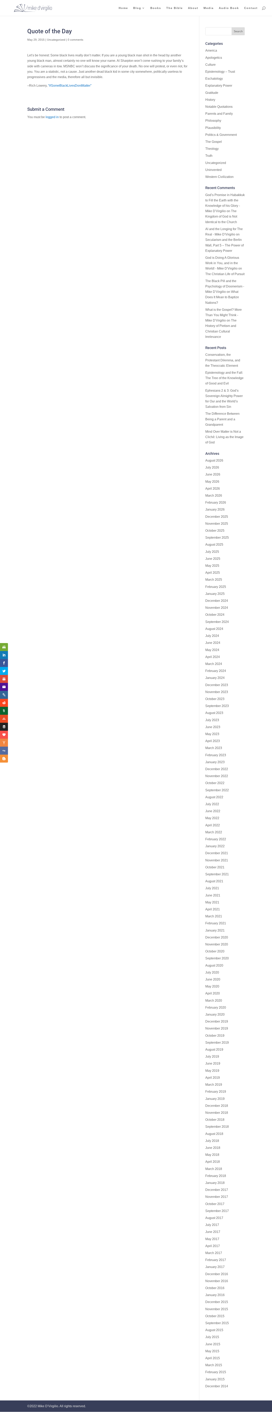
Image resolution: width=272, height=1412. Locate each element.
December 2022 (216, 769)
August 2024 (214, 628)
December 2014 (216, 1386)
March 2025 (213, 579)
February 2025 (215, 586)
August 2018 (214, 1133)
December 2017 (216, 1189)
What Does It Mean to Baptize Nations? (222, 297)
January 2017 (215, 1267)
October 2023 (214, 699)
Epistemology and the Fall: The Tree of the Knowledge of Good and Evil (224, 378)
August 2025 (214, 544)
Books (155, 8)
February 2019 (215, 1091)
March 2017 (213, 1253)
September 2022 (217, 790)
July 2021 (212, 888)
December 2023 (216, 685)
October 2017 (214, 1204)
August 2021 (214, 881)
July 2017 (212, 1225)
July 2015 (212, 1337)
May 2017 (212, 1239)
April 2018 (212, 1161)
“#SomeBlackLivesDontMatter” (69, 85)
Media (209, 8)
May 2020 (212, 986)
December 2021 (216, 853)
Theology (212, 148)
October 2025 (214, 530)
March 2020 (213, 1000)
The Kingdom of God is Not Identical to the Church (221, 216)
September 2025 (217, 537)
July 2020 (212, 972)
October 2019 (214, 1035)
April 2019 (212, 1077)
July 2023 (212, 720)
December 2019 (216, 1021)
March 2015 (213, 1365)
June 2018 (212, 1147)
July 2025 (212, 551)
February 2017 (215, 1260)
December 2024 (216, 600)
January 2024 (215, 678)
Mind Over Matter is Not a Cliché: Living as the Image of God (224, 437)
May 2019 (212, 1070)
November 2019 (216, 1028)
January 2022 (215, 846)
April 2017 (212, 1246)
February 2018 (215, 1176)
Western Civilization (219, 176)
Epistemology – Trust (220, 71)
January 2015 (215, 1379)
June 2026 (212, 474)
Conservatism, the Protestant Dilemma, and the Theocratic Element (222, 360)
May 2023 (212, 734)
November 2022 (216, 776)
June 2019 (212, 1063)
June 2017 (212, 1232)
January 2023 (215, 762)
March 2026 (213, 495)
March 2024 (213, 664)
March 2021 (213, 916)
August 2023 (214, 713)
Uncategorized (56, 39)
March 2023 (213, 748)
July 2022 (212, 804)
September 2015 (217, 1323)
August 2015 (214, 1330)
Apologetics (213, 57)
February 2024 (215, 671)
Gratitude (211, 92)
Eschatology (214, 78)
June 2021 (212, 895)
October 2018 (214, 1119)
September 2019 (217, 1042)
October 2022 (214, 783)
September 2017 (217, 1211)
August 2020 (214, 965)
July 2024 (212, 635)
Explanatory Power (218, 85)
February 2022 (215, 839)
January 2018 (215, 1183)
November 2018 (216, 1112)
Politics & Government (221, 134)
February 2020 (215, 1007)
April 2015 (212, 1358)
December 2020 (216, 937)
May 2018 (212, 1154)
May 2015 (212, 1351)
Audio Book (229, 8)
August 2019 (214, 1049)
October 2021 (214, 867)
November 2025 (216, 523)
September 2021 (217, 874)
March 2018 (213, 1169)
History (210, 99)
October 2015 (214, 1316)
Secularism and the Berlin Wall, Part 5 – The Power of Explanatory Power (224, 245)
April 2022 (212, 825)
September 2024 (217, 622)
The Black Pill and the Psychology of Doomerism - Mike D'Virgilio (224, 286)
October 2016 (214, 1288)
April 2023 (212, 741)
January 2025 (215, 593)
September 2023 (217, 706)
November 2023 (216, 692)
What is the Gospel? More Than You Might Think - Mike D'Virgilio (223, 315)
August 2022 (214, 797)
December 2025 (216, 516)
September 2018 (217, 1126)
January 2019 (215, 1098)
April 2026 (212, 488)
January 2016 (215, 1295)
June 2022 (212, 811)
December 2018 (216, 1105)
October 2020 (214, 951)
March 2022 (213, 832)
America (211, 50)
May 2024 (212, 650)
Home (123, 8)
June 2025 (212, 558)
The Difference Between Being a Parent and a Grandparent (222, 419)
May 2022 (212, 818)
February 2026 (215, 502)
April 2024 (212, 657)
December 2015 (216, 1302)
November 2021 (216, 860)
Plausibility (213, 127)
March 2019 (213, 1084)
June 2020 (212, 979)
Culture (210, 64)
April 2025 (212, 572)
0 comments (75, 39)
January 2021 (215, 930)
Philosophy (213, 120)
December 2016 (216, 1274)
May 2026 (212, 481)
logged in (52, 117)
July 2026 (212, 467)
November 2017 (216, 1196)
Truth (208, 155)
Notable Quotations (219, 106)
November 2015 (216, 1309)
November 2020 (216, 944)
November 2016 (216, 1281)
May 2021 (212, 902)
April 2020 (212, 993)
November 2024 (216, 607)
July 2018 (212, 1140)
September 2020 (217, 958)
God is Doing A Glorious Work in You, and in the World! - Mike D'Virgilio (222, 263)
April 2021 (212, 909)
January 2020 (215, 1014)
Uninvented (213, 170)
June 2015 (212, 1344)
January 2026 (215, 509)
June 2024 (212, 642)
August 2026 (214, 460)
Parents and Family (219, 113)
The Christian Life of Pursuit (225, 274)
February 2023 (215, 755)
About (193, 8)
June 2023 (212, 727)
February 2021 (215, 923)
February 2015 (215, 1372)
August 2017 (214, 1218)
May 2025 (212, 565)
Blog (137, 8)
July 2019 (212, 1056)
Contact (251, 8)
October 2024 (214, 614)
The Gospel (213, 141)
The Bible (174, 8)
